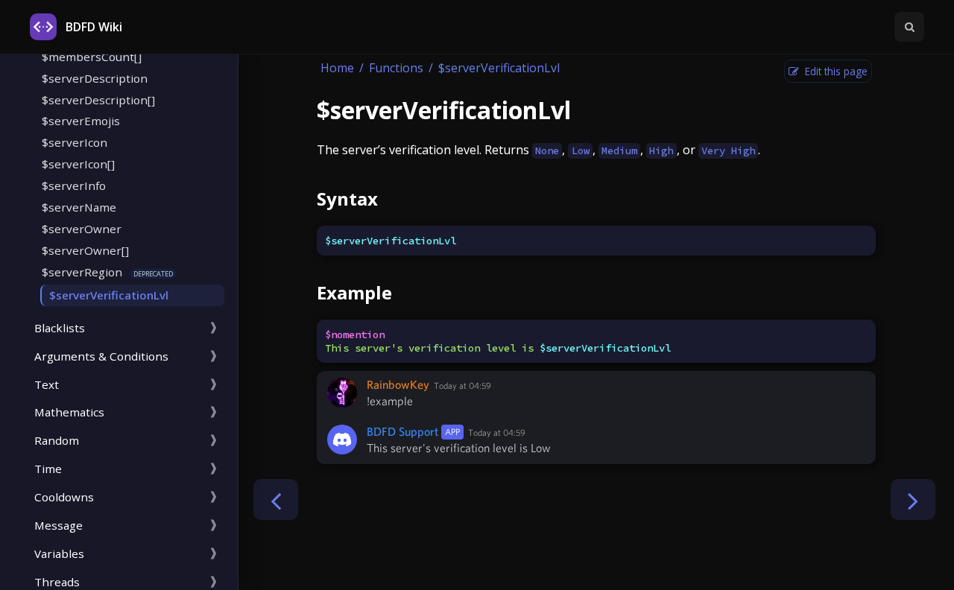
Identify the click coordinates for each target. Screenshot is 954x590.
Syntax (347, 198)
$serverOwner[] (85, 250)
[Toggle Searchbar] (909, 27)
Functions (396, 68)
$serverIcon (74, 142)
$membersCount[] (92, 56)
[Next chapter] (913, 499)
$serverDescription (95, 78)
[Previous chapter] (275, 499)
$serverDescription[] (98, 99)
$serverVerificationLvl (108, 295)
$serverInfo (74, 185)
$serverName (79, 207)
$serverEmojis (81, 120)
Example (354, 292)
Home (337, 68)
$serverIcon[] (78, 163)
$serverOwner (81, 228)
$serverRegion (82, 271)
